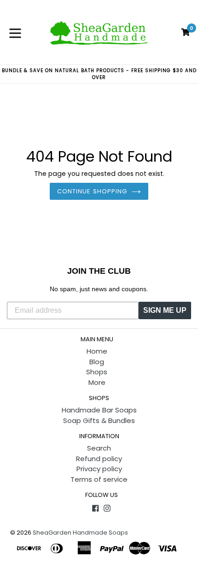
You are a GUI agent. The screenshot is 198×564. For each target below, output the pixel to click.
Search (99, 448)
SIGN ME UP (164, 310)
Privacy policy (99, 469)
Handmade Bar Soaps (99, 410)
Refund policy (99, 458)
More (96, 382)
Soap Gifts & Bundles (99, 420)
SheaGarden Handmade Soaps (80, 532)
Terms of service (99, 479)
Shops (96, 372)
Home (97, 351)
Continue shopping (92, 191)
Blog (96, 362)
